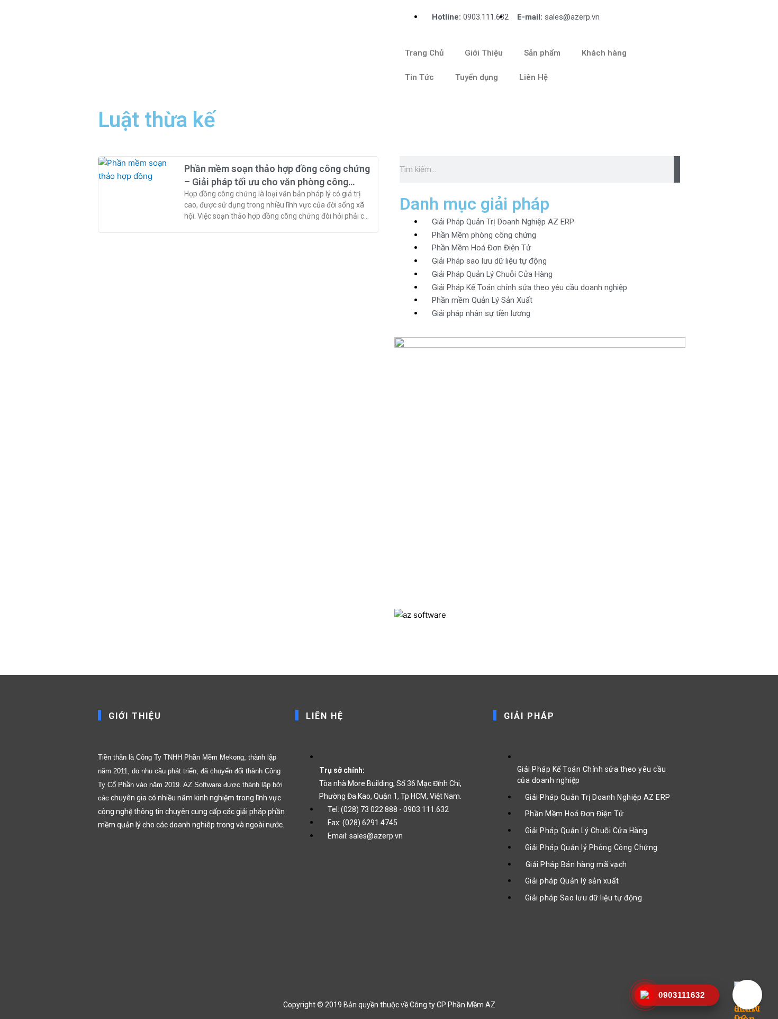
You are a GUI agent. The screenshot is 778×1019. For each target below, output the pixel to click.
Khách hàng (604, 53)
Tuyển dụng (476, 77)
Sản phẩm (542, 53)
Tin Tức (419, 77)
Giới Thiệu (484, 53)
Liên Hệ (533, 77)
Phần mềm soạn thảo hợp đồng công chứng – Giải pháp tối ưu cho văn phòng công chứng (277, 182)
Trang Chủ (424, 53)
